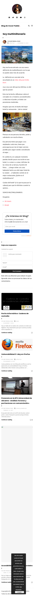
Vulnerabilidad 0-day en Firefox (15, 354)
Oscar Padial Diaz (14, 41)
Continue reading (6, 332)
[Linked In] (16, 17)
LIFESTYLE (11, 43)
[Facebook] (9, 17)
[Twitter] (13, 17)
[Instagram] (24, 17)
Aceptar (19, 592)
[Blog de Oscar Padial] (17, 9)
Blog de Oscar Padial (10, 26)
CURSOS (18, 408)
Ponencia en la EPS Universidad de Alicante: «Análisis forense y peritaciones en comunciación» (16, 400)
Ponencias (24, 408)
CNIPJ (17, 321)
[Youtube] (21, 17)
